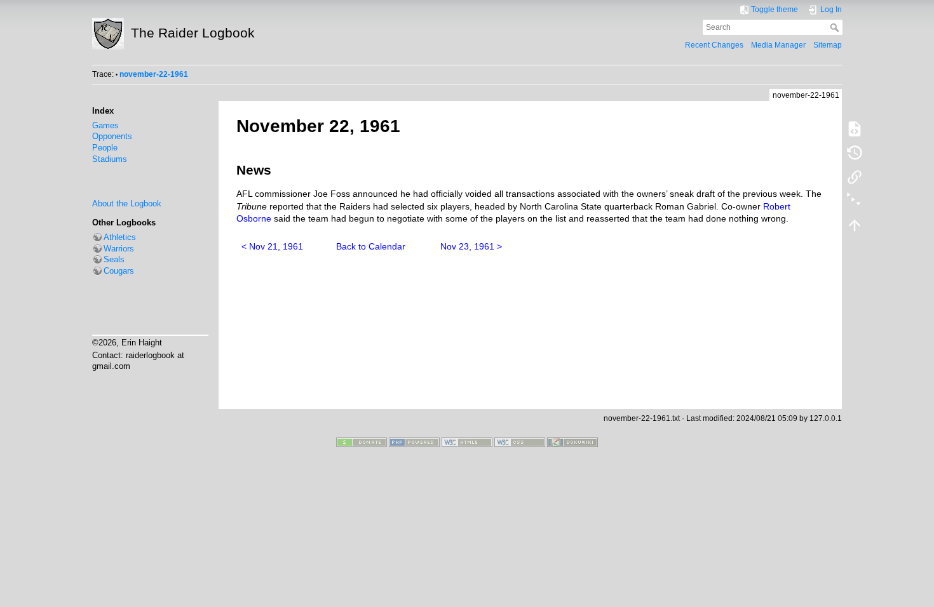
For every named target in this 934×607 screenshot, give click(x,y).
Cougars (119, 271)
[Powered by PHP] (414, 441)
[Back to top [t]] (854, 225)
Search (836, 27)
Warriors (119, 248)
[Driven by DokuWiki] (572, 441)
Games (105, 125)
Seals (114, 259)
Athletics (120, 237)
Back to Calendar (370, 246)
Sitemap (827, 45)
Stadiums (109, 159)
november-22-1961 (153, 74)
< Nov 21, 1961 (272, 246)
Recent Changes (714, 45)
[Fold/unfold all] (854, 201)
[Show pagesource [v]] (854, 128)
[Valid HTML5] (467, 441)
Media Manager (778, 45)
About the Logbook (126, 203)
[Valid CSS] (519, 441)
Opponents (112, 136)
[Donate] (361, 441)
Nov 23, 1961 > (471, 246)
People (105, 147)
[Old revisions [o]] (854, 152)
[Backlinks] (854, 176)
